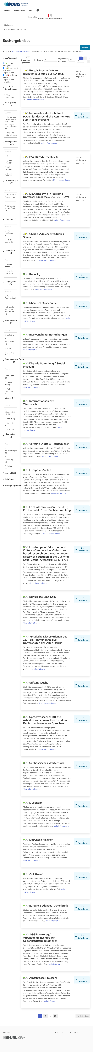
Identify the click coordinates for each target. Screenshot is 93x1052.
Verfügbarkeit (10, 58)
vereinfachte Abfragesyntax (20, 51)
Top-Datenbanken (10, 87)
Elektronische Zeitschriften (15, 29)
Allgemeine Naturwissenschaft (13, 135)
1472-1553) (8, 175)
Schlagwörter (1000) (10, 142)
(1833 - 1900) (9, 161)
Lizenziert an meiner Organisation (10, 70)
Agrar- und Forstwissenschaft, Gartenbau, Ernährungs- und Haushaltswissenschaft (14, 122)
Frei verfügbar (8, 64)
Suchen (7, 10)
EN (37, 10)
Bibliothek (8, 25)
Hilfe (30, 10)
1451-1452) (8, 168)
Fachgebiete (19, 10)
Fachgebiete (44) (9, 104)
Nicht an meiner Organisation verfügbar (10, 78)
